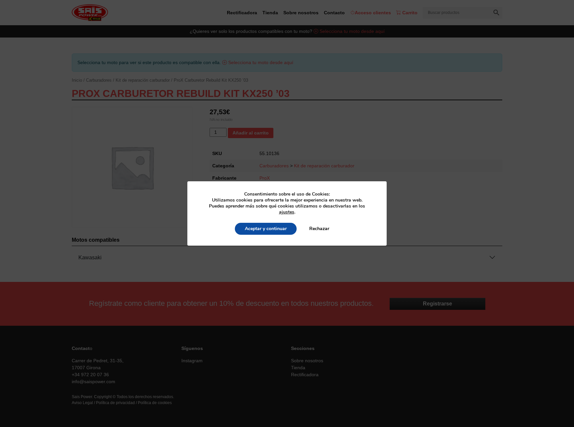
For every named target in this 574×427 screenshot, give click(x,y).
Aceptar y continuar (266, 228)
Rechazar (319, 228)
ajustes (286, 212)
